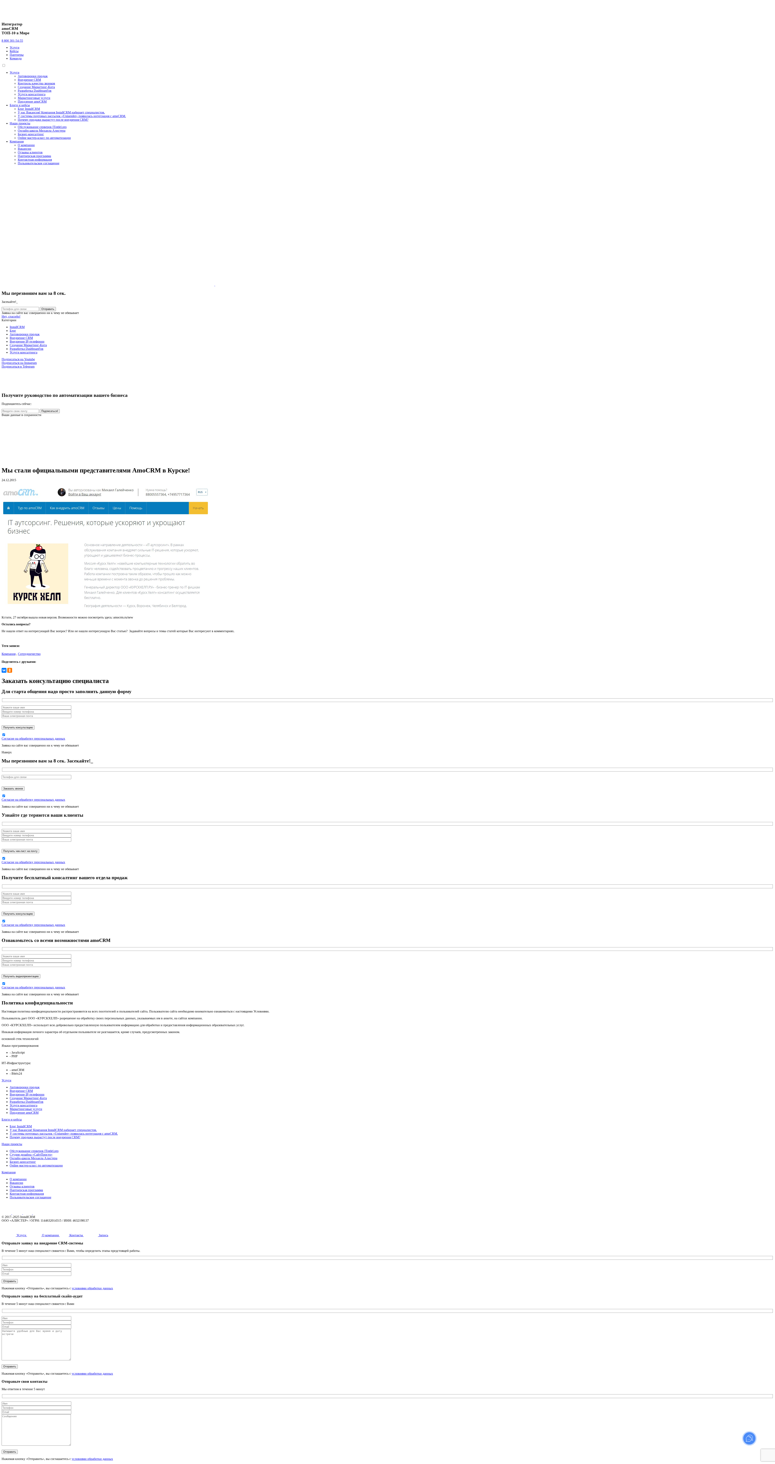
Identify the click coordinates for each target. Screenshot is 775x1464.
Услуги (14, 47)
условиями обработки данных (92, 1288)
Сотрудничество (29, 654)
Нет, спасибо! (11, 316)
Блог (13, 330)
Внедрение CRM (29, 79)
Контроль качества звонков (36, 83)
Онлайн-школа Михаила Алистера (41, 130)
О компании (26, 145)
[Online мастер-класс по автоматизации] (91, 460)
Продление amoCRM (32, 101)
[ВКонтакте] (4, 670)
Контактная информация (35, 159)
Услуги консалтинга (31, 94)
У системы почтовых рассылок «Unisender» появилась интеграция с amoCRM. (72, 116)
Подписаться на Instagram (19, 363)
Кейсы (14, 51)
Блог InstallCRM (29, 109)
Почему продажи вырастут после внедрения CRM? (53, 119)
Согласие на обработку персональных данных (33, 738)
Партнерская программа (34, 156)
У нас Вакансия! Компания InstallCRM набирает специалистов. (61, 112)
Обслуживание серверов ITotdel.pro (42, 127)
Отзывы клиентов (30, 152)
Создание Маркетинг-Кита (36, 87)
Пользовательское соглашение (38, 163)
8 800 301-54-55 (12, 40)
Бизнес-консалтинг (31, 134)
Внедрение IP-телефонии (27, 341)
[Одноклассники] (9, 670)
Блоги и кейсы (20, 105)
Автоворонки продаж (33, 76)
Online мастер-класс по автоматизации (44, 138)
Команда (16, 58)
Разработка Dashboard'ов (34, 90)
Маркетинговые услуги (34, 98)
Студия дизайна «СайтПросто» (31, 1154)
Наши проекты (20, 123)
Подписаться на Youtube (18, 359)
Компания (17, 141)
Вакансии (24, 148)
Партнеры (17, 54)
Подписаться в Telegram (18, 366)
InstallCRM (17, 327)
